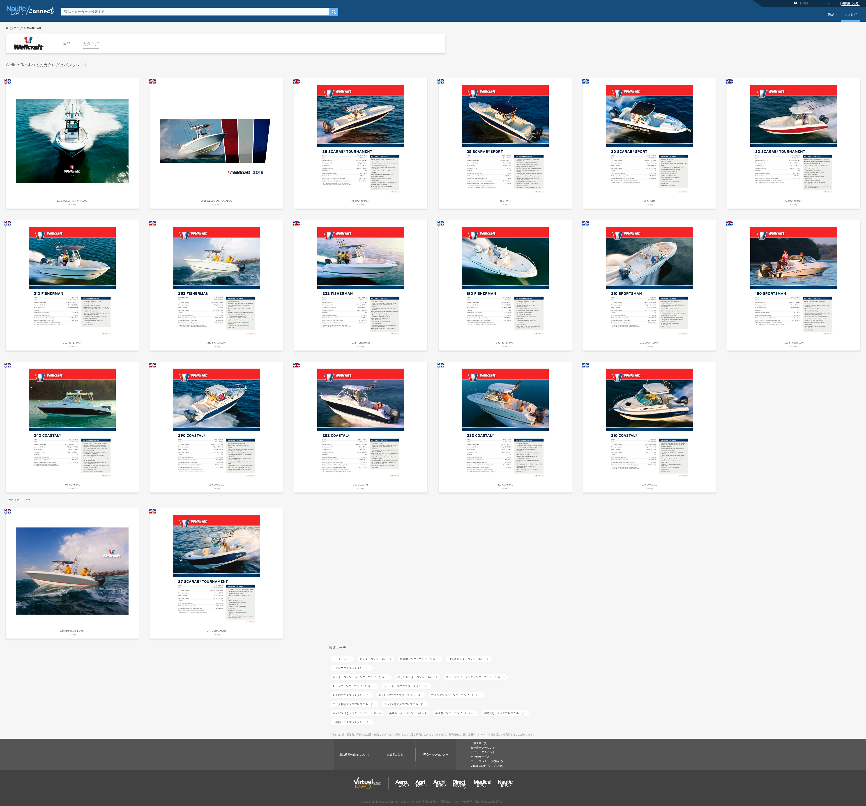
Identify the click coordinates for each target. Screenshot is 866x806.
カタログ (850, 14)
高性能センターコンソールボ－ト (455, 713)
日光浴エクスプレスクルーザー (352, 668)
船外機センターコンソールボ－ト (420, 659)
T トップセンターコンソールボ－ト (354, 686)
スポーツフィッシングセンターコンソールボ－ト (475, 677)
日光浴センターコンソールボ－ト (468, 659)
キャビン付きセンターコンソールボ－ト (357, 713)
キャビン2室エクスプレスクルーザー (400, 695)
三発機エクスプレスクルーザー (352, 722)
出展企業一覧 (479, 743)
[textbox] (195, 12)
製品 (831, 14)
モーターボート (342, 659)
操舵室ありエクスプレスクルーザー (505, 713)
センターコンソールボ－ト (375, 659)
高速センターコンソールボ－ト (408, 713)
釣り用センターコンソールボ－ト (417, 677)
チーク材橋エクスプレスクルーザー (354, 704)
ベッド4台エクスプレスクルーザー (405, 704)
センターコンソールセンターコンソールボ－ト (361, 677)
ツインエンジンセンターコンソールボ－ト (457, 695)
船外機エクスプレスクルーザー (352, 695)
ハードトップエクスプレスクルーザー (406, 686)
